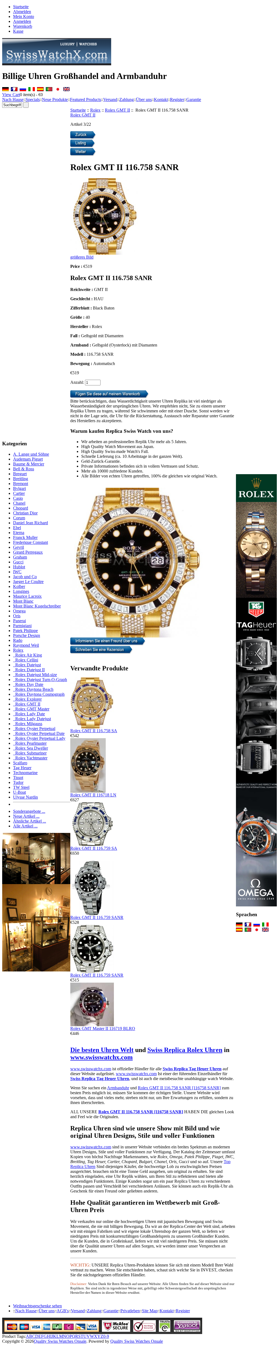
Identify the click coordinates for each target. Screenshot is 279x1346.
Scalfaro (20, 763)
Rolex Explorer (27, 699)
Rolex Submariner (30, 753)
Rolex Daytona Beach (33, 689)
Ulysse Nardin (25, 797)
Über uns (144, 99)
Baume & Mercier (28, 464)
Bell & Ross (23, 469)
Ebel (17, 527)
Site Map (149, 1310)
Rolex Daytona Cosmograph (39, 694)
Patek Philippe (25, 630)
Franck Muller (25, 537)
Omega (19, 611)
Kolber (19, 586)
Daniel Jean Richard (30, 522)
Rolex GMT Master (31, 709)
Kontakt (161, 99)
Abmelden (22, 11)
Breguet (20, 473)
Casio (18, 498)
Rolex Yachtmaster (30, 758)
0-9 (106, 1336)
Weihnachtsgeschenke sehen (37, 1306)
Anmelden (22, 21)
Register (177, 99)
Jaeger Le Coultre (28, 581)
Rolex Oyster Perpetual (34, 728)
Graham (20, 557)
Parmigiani (22, 625)
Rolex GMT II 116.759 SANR (96, 917)
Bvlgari (19, 488)
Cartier (19, 493)
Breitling (20, 478)
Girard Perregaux (28, 552)
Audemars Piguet (28, 459)
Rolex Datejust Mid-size (35, 674)
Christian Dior (25, 513)
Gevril (18, 547)
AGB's (63, 1310)
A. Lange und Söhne (31, 454)
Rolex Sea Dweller (30, 748)
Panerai (19, 620)
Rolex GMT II (117, 110)
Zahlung (126, 99)
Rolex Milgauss (27, 723)
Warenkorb (22, 26)
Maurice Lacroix (27, 596)
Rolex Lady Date (29, 714)
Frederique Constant (30, 542)
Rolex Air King (27, 655)
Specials (33, 99)
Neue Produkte (55, 99)
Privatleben (130, 1310)
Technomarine (25, 772)
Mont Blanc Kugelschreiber (37, 606)
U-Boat (19, 792)
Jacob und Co (25, 576)
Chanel (19, 503)
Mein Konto (23, 16)
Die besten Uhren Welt (102, 1049)
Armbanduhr (118, 1088)
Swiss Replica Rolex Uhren (184, 1049)
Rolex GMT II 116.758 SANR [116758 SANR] (179, 1088)
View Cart (11, 94)
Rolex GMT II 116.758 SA (93, 730)
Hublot (19, 567)
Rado (17, 640)
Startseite (21, 6)
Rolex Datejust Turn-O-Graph (40, 679)
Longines (21, 591)
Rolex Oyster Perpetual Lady (39, 738)
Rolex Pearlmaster (30, 743)
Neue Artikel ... (26, 816)
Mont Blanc (23, 601)
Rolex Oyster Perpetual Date (39, 733)
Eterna (18, 532)
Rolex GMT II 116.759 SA (93, 848)
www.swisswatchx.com (101, 1057)
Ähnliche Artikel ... (29, 821)
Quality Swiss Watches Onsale (60, 1341)
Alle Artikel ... (25, 826)
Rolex (95, 110)
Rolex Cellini (25, 660)
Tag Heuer (22, 767)
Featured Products (85, 99)
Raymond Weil (26, 645)
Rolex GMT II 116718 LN (93, 795)
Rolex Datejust (27, 665)
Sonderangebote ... (29, 811)
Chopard (20, 508)
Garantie (193, 99)
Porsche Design (26, 635)
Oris (16, 616)
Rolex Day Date (28, 684)
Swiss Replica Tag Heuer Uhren (192, 1068)
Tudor (18, 782)
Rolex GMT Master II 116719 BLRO (102, 1028)
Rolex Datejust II (29, 669)
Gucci (18, 562)
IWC (17, 571)
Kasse (18, 31)
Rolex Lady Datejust (32, 718)
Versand (110, 99)
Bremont (20, 483)
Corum (19, 518)
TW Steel (21, 787)
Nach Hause (12, 99)
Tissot (18, 777)
